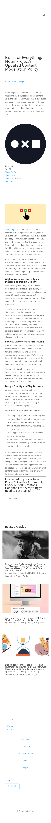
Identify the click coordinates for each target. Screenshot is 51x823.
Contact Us (25, 746)
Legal (25, 767)
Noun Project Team (16, 573)
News (7, 81)
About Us (26, 739)
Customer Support (26, 753)
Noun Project (10, 229)
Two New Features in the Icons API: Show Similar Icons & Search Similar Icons (25, 619)
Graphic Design (17, 81)
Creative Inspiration (13, 674)
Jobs (25, 760)
